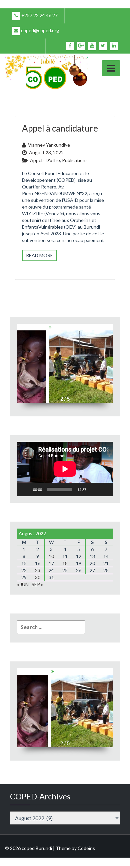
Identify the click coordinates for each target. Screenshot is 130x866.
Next (110, 360)
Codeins (86, 848)
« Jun (23, 584)
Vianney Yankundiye (49, 145)
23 (37, 570)
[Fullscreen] (104, 489)
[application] (65, 469)
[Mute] (93, 489)
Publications (75, 160)
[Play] (25, 489)
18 (65, 563)
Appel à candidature (60, 128)
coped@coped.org (39, 30)
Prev (19, 360)
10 (51, 556)
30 (37, 577)
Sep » (37, 584)
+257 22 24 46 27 (39, 15)
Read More (39, 255)
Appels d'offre (45, 160)
